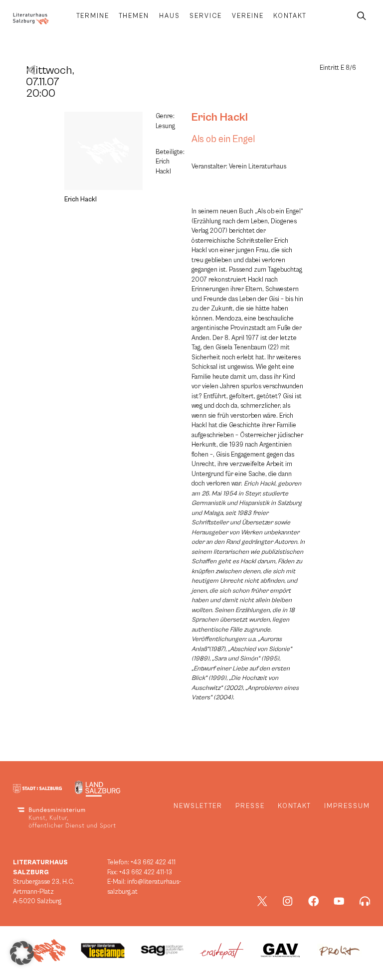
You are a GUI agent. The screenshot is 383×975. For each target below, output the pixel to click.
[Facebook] (313, 901)
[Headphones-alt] (365, 901)
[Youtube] (339, 901)
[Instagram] (287, 901)
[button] (22, 953)
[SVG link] (31, 18)
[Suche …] (361, 16)
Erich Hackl (220, 117)
